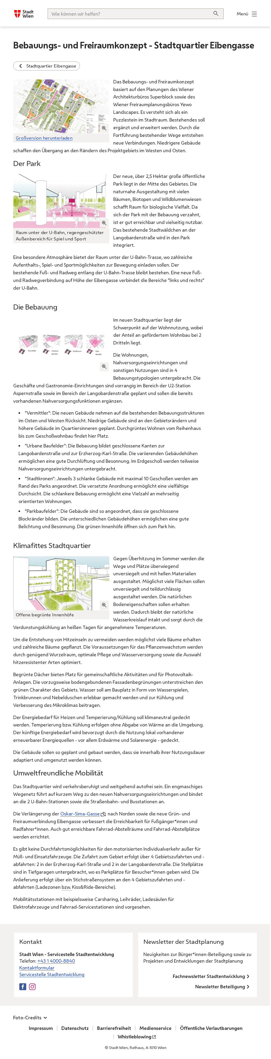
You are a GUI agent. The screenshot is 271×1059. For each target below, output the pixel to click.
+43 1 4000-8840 (56, 961)
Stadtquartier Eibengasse (51, 66)
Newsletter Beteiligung (220, 986)
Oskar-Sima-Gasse (80, 813)
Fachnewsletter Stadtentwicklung (209, 976)
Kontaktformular (37, 967)
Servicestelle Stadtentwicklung (51, 974)
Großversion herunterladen (44, 138)
